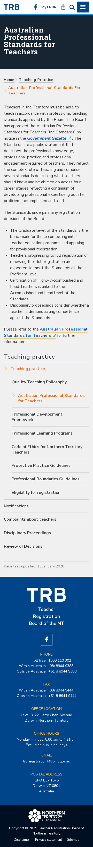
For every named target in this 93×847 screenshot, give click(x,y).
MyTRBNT (50, 7)
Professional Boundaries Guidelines (46, 479)
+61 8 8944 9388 (62, 671)
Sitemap (73, 839)
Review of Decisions (23, 546)
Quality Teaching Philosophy (39, 382)
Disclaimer (22, 839)
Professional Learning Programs (42, 433)
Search (72, 7)
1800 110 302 (59, 660)
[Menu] (83, 7)
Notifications (16, 506)
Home (9, 79)
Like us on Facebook (35, 7)
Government (46, 138)
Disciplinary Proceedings (27, 533)
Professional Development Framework (37, 417)
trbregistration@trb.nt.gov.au (46, 761)
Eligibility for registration (36, 492)
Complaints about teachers (30, 519)
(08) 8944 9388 (60, 665)
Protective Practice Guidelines (41, 465)
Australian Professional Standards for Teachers (46, 332)
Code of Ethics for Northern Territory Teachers (47, 449)
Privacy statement (48, 839)
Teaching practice (36, 79)
